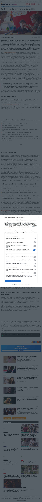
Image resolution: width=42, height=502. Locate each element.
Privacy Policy (27, 284)
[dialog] (21, 251)
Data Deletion (14, 284)
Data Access (21, 284)
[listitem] (21, 236)
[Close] (40, 217)
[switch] (34, 238)
